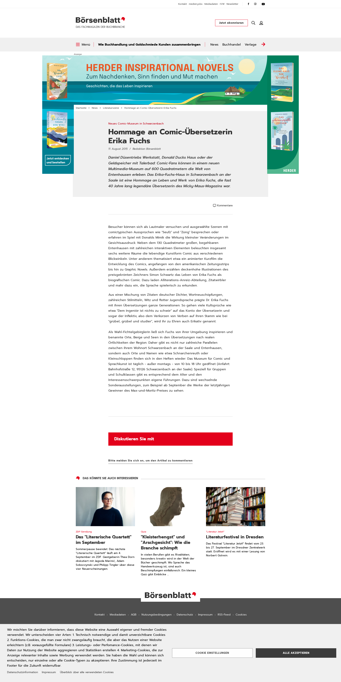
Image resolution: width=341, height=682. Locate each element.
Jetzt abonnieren (231, 23)
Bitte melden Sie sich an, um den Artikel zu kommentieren (150, 460)
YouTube (263, 4)
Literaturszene (111, 108)
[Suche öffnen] (253, 23)
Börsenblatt (100, 20)
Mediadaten (211, 4)
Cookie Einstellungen (212, 653)
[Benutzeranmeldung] (261, 23)
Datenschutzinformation (22, 672)
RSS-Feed (224, 615)
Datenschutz (185, 615)
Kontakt (182, 4)
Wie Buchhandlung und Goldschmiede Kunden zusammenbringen (149, 44)
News (214, 44)
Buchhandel (231, 44)
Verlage (251, 44)
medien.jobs (195, 4)
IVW (222, 4)
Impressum (205, 615)
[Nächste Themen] (263, 45)
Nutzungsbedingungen (156, 615)
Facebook (248, 4)
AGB (133, 615)
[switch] (83, 45)
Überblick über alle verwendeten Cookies (87, 672)
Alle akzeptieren (296, 653)
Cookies (241, 615)
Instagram (255, 4)
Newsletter (232, 4)
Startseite (81, 108)
